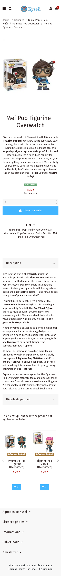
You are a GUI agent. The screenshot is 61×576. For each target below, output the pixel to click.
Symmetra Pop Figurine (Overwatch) (16, 464)
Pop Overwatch (25, 233)
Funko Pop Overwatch (40, 229)
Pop (24, 229)
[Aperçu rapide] (25, 431)
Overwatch (10, 233)
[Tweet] (30, 225)
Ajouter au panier (33, 210)
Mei (55, 233)
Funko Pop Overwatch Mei (30, 236)
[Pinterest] (34, 225)
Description (13, 263)
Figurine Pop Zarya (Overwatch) (44, 464)
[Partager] (26, 225)
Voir (16, 487)
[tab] (30, 263)
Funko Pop (15, 229)
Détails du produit (18, 399)
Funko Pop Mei (44, 233)
